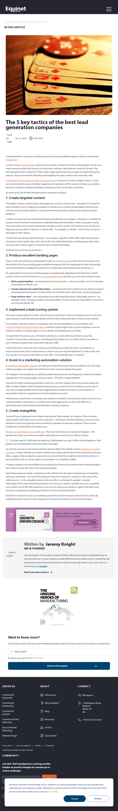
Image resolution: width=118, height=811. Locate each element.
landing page (63, 260)
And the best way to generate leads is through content (31, 180)
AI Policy (38, 745)
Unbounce (11, 159)
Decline (97, 798)
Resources (49, 719)
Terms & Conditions (23, 745)
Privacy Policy (52, 791)
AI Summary (49, 745)
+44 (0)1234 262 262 (92, 719)
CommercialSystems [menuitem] (8, 712)
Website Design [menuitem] (9, 735)
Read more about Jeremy (36, 572)
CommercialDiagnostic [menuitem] (8, 696)
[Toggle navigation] (108, 9)
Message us (87, 695)
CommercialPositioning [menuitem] (8, 704)
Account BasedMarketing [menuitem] (9, 729)
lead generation (28, 164)
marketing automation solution (23, 365)
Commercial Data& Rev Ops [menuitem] (10, 721)
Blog (47, 711)
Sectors (48, 727)
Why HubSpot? (52, 703)
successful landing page (51, 276)
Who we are (50, 694)
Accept (74, 798)
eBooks (23, 206)
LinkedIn (43, 566)
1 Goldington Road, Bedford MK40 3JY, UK (91, 707)
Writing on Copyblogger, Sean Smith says (25, 431)
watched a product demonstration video (25, 327)
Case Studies (51, 735)
